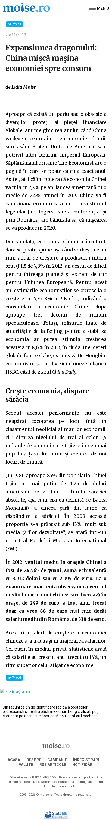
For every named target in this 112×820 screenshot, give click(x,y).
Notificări (83, 764)
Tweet (16, 24)
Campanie (57, 760)
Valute (26, 764)
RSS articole (52, 764)
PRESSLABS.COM (44, 777)
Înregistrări (86, 760)
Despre (33, 760)
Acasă (14, 760)
